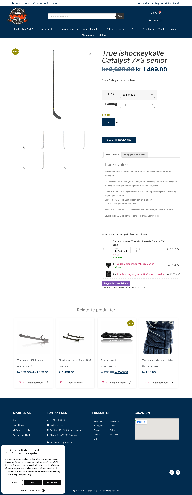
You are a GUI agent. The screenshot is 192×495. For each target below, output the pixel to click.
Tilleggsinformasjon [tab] (134, 154)
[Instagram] (178, 472)
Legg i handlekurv (119, 140)
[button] (89, 54)
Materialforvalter (91, 29)
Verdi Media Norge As (110, 491)
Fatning (111, 104)
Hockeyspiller (47, 29)
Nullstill (117, 254)
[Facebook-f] (171, 472)
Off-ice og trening (116, 29)
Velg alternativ (35, 382)
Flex (111, 93)
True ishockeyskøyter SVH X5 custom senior (140, 274)
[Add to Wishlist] (108, 122)
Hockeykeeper (68, 29)
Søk (120, 16)
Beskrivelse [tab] (112, 154)
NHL (134, 29)
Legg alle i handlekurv (116, 283)
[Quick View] (23, 382)
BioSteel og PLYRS (23, 29)
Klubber (103, 35)
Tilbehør (147, 29)
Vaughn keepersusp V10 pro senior (135, 263)
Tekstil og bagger (167, 29)
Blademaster (88, 35)
